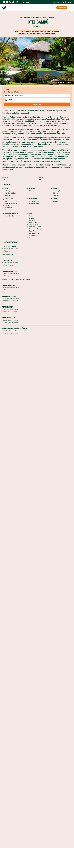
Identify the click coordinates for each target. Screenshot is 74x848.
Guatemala (37, 27)
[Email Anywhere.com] (4, 2)
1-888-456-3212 (24, 2)
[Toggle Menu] (70, 8)
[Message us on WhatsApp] (10, 2)
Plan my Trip (62, 7)
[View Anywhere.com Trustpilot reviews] (62, 2)
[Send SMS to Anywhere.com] (7, 2)
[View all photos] (37, 54)
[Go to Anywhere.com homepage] (4, 7)
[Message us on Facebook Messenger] (13, 2)
